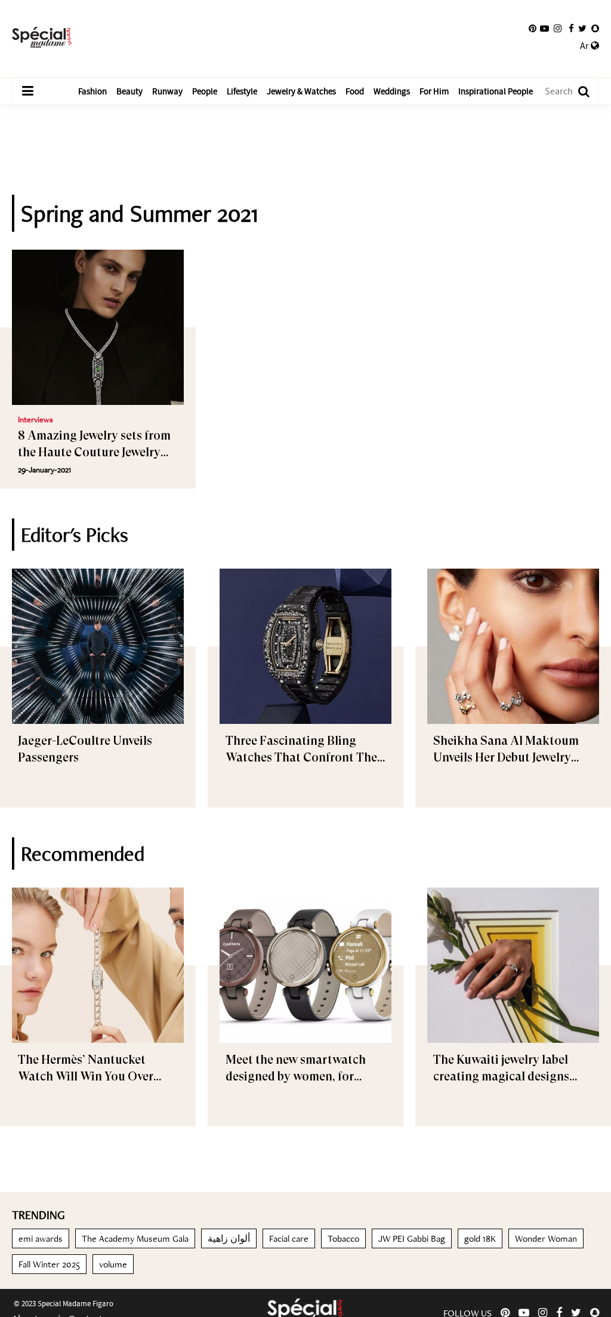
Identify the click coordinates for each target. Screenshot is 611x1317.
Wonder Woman (546, 1238)
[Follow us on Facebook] (571, 28)
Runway (167, 91)
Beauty (129, 91)
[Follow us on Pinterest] (532, 28)
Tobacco (343, 1238)
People (204, 91)
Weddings (392, 91)
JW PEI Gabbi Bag (411, 1238)
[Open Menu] (27, 91)
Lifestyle (242, 91)
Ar (585, 46)
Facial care (288, 1238)
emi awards (40, 1238)
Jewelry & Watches (301, 91)
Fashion (92, 91)
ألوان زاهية (229, 1238)
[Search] (578, 91)
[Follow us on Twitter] (582, 28)
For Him (434, 91)
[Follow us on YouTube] (544, 28)
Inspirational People (495, 91)
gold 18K (480, 1238)
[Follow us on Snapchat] (595, 28)
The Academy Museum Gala (135, 1238)
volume (113, 1264)
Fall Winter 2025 (49, 1264)
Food (354, 91)
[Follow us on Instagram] (557, 28)
